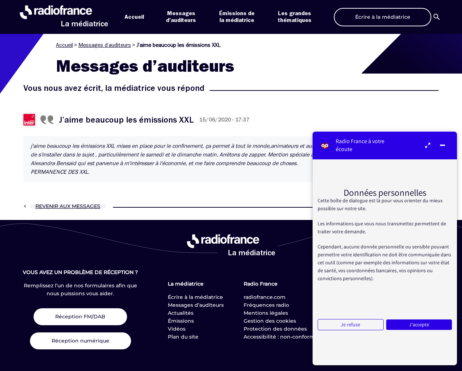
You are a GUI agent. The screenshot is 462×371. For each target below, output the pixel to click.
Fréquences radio (266, 305)
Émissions (181, 321)
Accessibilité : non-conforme (281, 337)
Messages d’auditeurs (104, 45)
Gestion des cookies (270, 321)
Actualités (180, 313)
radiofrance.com (265, 297)
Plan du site (183, 337)
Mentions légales (266, 313)
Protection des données (275, 329)
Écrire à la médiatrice (195, 297)
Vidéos (177, 329)
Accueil (134, 17)
